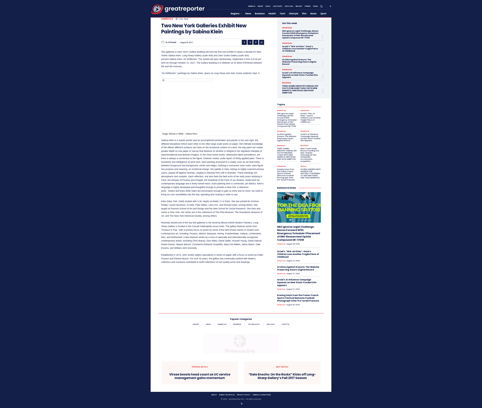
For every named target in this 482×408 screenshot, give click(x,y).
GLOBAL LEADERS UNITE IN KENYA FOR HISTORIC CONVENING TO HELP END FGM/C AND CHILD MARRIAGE (310, 173)
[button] (321, 6)
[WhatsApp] (261, 42)
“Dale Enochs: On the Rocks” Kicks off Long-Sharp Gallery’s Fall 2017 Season (282, 376)
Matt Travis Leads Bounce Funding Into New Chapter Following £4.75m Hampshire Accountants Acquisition (309, 154)
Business (286, 83)
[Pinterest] (255, 42)
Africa (303, 166)
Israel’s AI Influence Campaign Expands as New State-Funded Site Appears (300, 75)
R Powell (172, 42)
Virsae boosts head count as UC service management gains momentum (199, 376)
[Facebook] (244, 42)
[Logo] (177, 9)
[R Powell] (163, 42)
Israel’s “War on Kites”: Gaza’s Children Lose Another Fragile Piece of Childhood (300, 48)
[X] (330, 6)
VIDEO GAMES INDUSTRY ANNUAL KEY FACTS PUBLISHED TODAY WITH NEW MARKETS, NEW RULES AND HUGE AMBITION (300, 89)
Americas (167, 19)
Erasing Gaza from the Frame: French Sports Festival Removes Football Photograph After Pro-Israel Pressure (286, 174)
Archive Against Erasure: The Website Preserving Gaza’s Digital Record (299, 61)
